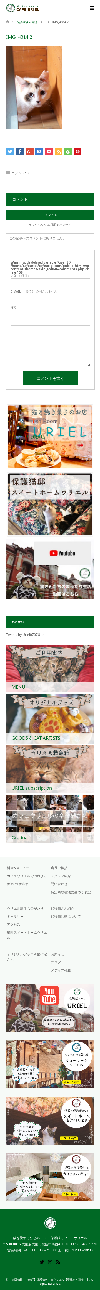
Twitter (42, 1262)
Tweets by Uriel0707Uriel (25, 634)
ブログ (56, 962)
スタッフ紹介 (61, 876)
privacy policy (17, 884)
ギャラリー (15, 916)
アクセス (13, 924)
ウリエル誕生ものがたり (25, 908)
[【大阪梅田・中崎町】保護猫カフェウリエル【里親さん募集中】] (39, 8)
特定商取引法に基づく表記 (71, 892)
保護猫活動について (66, 916)
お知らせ (57, 954)
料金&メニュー (18, 868)
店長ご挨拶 (59, 868)
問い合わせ (59, 884)
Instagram (50, 1262)
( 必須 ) (20, 275)
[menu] (91, 8)
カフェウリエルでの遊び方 (27, 876)
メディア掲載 (61, 970)
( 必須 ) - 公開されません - (35, 291)
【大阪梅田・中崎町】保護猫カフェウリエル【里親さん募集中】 (49, 1279)
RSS (58, 1262)
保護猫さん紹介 (27, 22)
